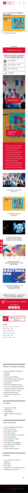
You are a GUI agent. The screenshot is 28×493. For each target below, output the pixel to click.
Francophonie (13, 100)
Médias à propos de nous (11, 392)
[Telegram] (15, 307)
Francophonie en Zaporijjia (11, 381)
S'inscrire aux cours (14, 50)
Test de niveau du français (11, 448)
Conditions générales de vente (11, 486)
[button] (11, 46)
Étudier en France (9, 446)
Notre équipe (8, 383)
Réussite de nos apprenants (12, 394)
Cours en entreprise (10, 437)
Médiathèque (8, 410)
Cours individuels (9, 441)
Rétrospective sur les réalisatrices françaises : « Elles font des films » (14, 263)
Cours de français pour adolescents (14, 435)
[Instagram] (12, 307)
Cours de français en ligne (11, 439)
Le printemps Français (13, 124)
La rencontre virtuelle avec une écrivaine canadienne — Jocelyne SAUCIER (14, 287)
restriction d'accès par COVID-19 (11, 326)
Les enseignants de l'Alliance (12, 444)
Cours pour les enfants (10, 431)
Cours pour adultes (9, 433)
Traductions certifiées (10, 408)
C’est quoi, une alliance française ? (14, 386)
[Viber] (18, 307)
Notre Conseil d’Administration (13, 385)
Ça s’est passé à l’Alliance (11, 377)
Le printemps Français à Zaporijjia (14, 379)
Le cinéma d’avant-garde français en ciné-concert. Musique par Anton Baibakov (14, 34)
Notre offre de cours (10, 429)
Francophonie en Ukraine (11, 92)
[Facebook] (9, 307)
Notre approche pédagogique (12, 442)
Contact (6, 396)
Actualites (7, 375)
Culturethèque (8, 412)
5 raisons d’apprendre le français (13, 427)
